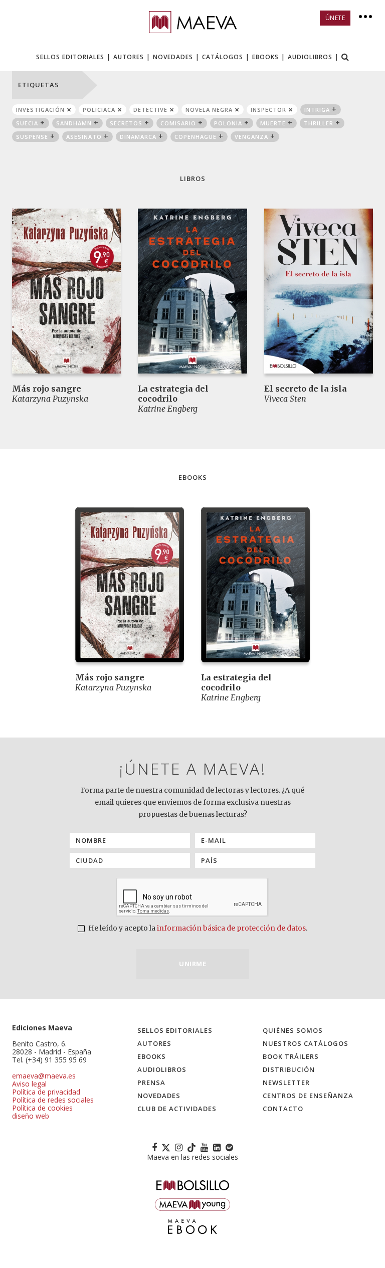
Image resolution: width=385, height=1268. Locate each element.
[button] (345, 58)
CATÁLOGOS (222, 57)
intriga (317, 109)
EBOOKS (265, 57)
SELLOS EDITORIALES (70, 57)
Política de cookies (42, 1108)
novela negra (209, 109)
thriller (318, 123)
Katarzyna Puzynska (50, 399)
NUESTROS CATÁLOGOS (305, 1043)
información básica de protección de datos (231, 928)
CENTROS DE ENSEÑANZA (308, 1095)
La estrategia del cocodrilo (173, 394)
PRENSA (151, 1082)
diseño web (30, 1116)
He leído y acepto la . (197, 928)
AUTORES (128, 57)
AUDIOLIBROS (310, 57)
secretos (126, 123)
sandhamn (74, 123)
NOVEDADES (173, 57)
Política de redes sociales (53, 1100)
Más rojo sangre (46, 389)
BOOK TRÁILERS (291, 1056)
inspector (268, 109)
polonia (228, 123)
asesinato (84, 136)
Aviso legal (29, 1084)
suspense (32, 136)
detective (150, 109)
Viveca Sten (285, 399)
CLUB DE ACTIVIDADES (177, 1108)
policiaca (99, 109)
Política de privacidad (46, 1092)
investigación (40, 109)
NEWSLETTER (286, 1082)
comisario (178, 123)
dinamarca (138, 136)
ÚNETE (335, 18)
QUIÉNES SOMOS (293, 1030)
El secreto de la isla (305, 389)
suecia (27, 123)
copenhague (195, 136)
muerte (273, 123)
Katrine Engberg (168, 409)
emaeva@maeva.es (44, 1075)
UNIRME (192, 963)
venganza (251, 136)
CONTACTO (283, 1108)
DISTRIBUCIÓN (289, 1069)
